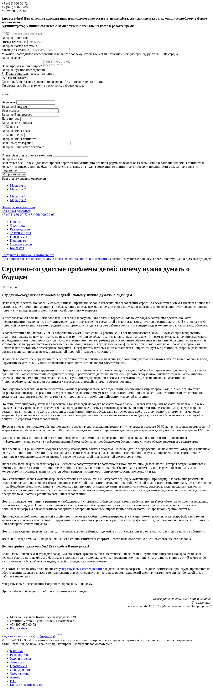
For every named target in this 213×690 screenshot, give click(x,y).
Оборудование (20, 669)
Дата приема (11, 118)
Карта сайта (18, 628)
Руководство (19, 654)
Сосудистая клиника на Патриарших (28, 255)
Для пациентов (13, 259)
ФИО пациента (13, 135)
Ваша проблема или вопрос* (22, 66)
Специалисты (20, 673)
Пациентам (18, 240)
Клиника (16, 651)
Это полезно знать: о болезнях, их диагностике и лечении (66, 259)
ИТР (13, 681)
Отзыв (27, 155)
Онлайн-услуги (21, 244)
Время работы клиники (18, 207)
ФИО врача (10, 126)
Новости (16, 221)
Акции (15, 677)
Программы (18, 236)
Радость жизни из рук (32, 636)
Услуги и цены (20, 233)
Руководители (20, 229)
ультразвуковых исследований (80, 569)
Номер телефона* (14, 41)
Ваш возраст (10, 110)
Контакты (17, 248)
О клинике (17, 225)
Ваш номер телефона (16, 143)
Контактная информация (27, 684)
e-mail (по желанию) (16, 50)
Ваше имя (9, 102)
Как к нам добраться (16, 211)
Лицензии (17, 662)
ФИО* (6, 33)
